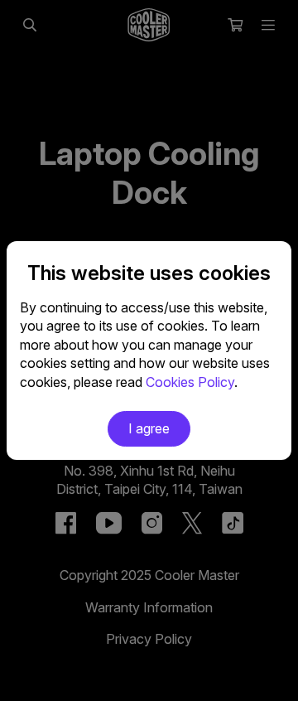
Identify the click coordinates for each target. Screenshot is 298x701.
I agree (149, 428)
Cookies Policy (190, 382)
